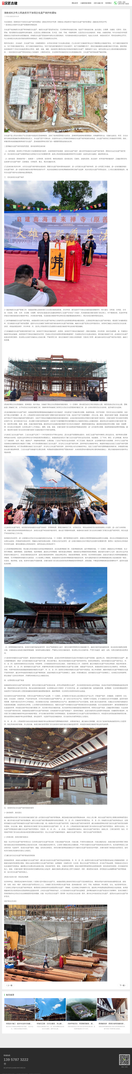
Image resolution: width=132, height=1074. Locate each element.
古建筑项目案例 (85, 3)
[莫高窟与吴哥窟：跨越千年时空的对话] (81, 1009)
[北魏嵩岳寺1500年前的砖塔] (112, 1009)
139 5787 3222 (16, 1060)
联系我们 (108, 3)
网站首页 (75, 3)
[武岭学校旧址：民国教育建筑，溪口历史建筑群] (19, 1009)
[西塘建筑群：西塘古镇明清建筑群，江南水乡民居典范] (50, 1009)
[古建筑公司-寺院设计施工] (9, 3)
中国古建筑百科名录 (12, 16)
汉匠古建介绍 (98, 3)
